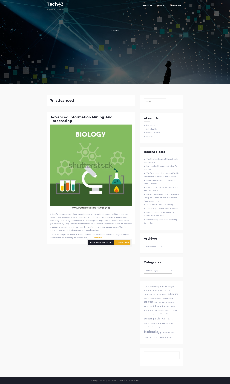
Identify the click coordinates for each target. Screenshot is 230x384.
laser (156, 310)
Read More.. (98, 238)
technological (148, 327)
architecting (154, 287)
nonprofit (168, 310)
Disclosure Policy (153, 133)
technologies (158, 327)
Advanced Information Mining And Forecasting (81, 119)
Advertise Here (152, 129)
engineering (168, 298)
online (175, 310)
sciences (170, 319)
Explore (115, 30)
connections (148, 294)
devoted (164, 294)
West (126, 380)
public (167, 314)
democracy (157, 294)
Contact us (150, 125)
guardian (157, 302)
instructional (171, 306)
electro (146, 298)
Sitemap (149, 136)
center (155, 290)
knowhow (148, 310)
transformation (158, 337)
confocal (167, 290)
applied (146, 287)
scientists (147, 323)
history (164, 302)
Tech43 (55, 4)
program (154, 314)
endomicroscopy (155, 298)
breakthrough (148, 290)
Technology (175, 5)
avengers (171, 287)
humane (171, 302)
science (160, 318)
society (161, 323)
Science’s (161, 5)
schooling (149, 319)
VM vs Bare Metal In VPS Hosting (160, 205)
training (148, 337)
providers (161, 314)
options (147, 314)
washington (168, 337)
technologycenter (168, 332)
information (159, 306)
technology (152, 332)
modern (161, 310)
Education (147, 5)
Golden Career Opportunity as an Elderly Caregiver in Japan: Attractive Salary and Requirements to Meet (161, 197)
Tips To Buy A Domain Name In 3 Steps (162, 209)
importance (148, 306)
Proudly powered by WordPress (103, 380)
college (160, 290)
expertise (148, 302)
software (169, 323)
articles (163, 286)
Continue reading (122, 242)
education (173, 294)
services (154, 323)
